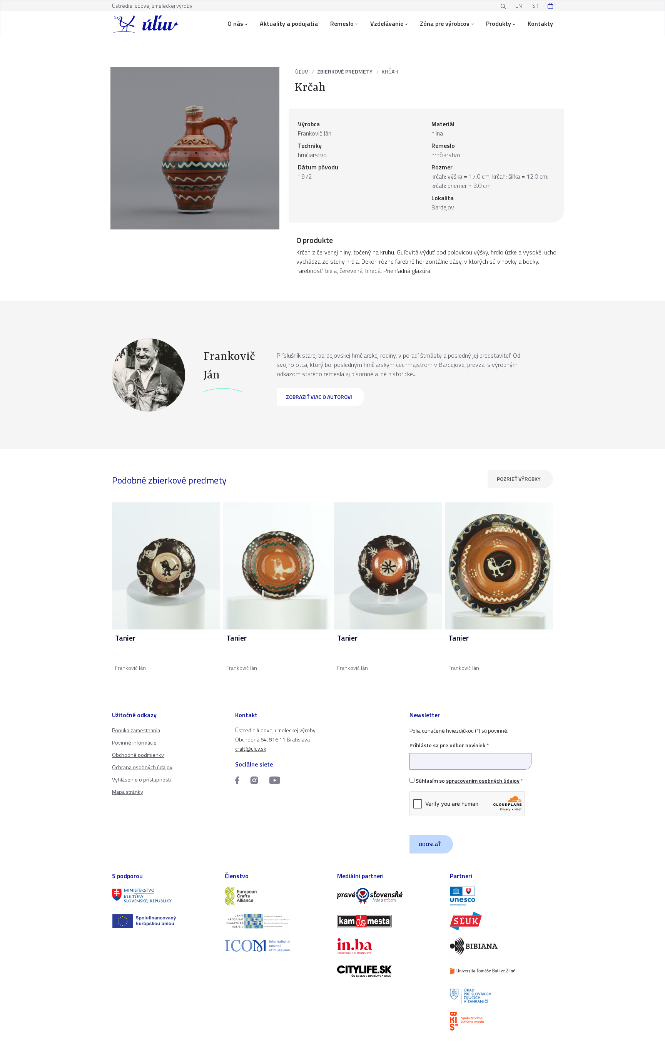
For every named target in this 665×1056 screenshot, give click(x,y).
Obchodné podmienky (138, 755)
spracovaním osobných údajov (483, 781)
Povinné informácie (134, 742)
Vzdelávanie (386, 23)
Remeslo (342, 23)
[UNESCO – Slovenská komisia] (501, 896)
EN (518, 6)
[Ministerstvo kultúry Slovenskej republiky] (164, 896)
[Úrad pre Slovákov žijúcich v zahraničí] (501, 996)
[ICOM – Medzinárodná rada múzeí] (276, 946)
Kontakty (540, 23)
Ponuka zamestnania (136, 730)
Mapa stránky (127, 792)
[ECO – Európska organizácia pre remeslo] (276, 921)
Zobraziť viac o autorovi (319, 397)
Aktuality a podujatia (289, 23)
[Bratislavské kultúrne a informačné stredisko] (501, 1021)
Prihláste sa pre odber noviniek (449, 745)
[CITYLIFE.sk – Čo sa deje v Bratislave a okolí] (389, 971)
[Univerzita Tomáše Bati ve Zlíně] (501, 971)
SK (535, 6)
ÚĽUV (301, 71)
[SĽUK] (501, 921)
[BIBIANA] (501, 946)
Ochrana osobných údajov (142, 767)
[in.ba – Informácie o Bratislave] (389, 946)
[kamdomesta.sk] (389, 921)
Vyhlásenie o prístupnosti (141, 779)
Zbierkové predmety (345, 71)
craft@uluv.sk (250, 749)
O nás (235, 23)
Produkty (498, 23)
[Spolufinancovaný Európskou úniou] (164, 921)
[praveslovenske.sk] (389, 896)
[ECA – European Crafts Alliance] (276, 896)
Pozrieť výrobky (519, 479)
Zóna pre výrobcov (445, 23)
